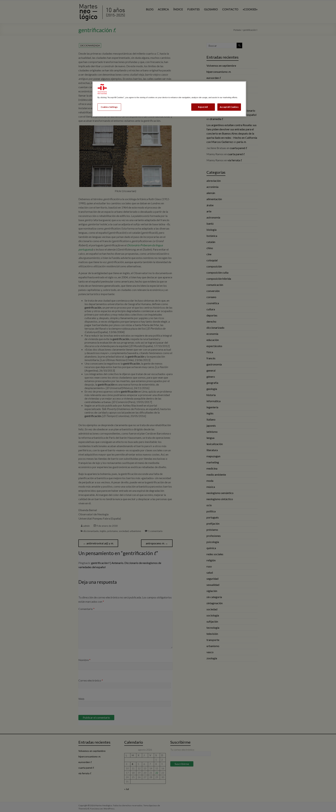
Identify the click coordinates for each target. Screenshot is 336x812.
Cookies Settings (109, 107)
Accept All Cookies (229, 107)
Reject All (203, 107)
